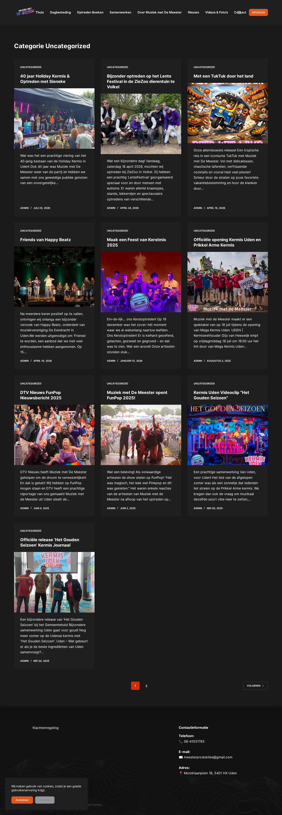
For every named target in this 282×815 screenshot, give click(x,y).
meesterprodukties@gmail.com (208, 757)
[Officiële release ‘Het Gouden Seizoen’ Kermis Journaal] (54, 582)
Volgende (254, 685)
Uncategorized (30, 67)
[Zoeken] (239, 12)
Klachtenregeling (46, 728)
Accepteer (22, 800)
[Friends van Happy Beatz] (54, 277)
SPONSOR (258, 12)
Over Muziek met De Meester (159, 12)
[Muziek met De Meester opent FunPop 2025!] (141, 435)
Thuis (40, 12)
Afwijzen (44, 800)
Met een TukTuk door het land (223, 76)
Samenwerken (120, 12)
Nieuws (193, 12)
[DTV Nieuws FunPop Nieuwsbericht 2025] (54, 435)
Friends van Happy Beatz (45, 239)
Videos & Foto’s (216, 12)
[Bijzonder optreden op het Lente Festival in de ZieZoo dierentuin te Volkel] (141, 124)
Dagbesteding (60, 12)
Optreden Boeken (90, 12)
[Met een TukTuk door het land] (227, 113)
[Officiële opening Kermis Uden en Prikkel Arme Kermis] (227, 282)
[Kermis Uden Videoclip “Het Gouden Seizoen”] (227, 435)
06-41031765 (194, 741)
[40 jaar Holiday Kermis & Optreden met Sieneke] (54, 118)
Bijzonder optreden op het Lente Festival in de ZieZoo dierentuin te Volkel (141, 81)
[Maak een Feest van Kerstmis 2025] (141, 282)
